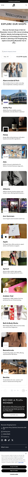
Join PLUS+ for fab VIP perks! (14, 1)
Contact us (6, 436)
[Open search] (26, 5)
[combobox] (14, 51)
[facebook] (5, 440)
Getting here (6, 431)
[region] (14, 464)
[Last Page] (26, 390)
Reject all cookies (14, 470)
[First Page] (1, 390)
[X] (12, 440)
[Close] (25, 453)
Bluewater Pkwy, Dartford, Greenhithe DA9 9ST (14, 428)
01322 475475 (6, 434)
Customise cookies (14, 474)
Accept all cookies (14, 466)
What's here (5, 447)
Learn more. (21, 462)
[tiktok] (9, 440)
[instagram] (2, 440)
